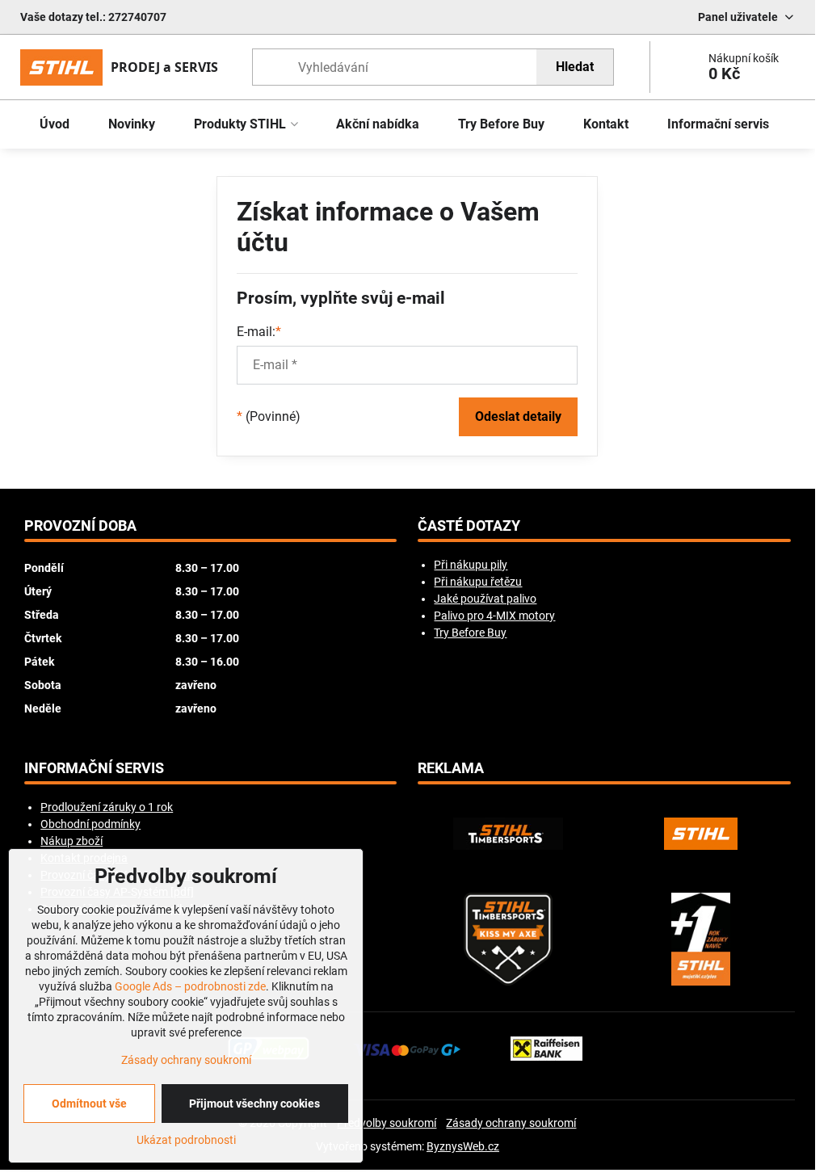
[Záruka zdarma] (701, 939)
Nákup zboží (71, 841)
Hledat (575, 66)
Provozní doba (80, 526)
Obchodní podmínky (90, 824)
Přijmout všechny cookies (254, 1103)
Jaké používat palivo (485, 598)
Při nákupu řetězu (478, 581)
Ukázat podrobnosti (186, 1139)
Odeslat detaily (518, 416)
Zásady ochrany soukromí (511, 1122)
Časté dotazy (469, 526)
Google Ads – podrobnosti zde (190, 986)
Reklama (451, 768)
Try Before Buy (470, 632)
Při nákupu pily (470, 564)
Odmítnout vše (89, 1103)
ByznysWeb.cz (463, 1146)
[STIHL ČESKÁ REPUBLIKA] (701, 834)
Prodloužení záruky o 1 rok (106, 807)
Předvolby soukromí (386, 1122)
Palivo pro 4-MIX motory (494, 615)
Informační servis (94, 768)
